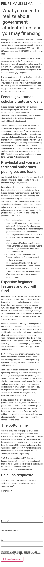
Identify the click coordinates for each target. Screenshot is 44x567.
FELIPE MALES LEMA (17, 3)
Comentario (6, 491)
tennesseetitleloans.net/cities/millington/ (23, 223)
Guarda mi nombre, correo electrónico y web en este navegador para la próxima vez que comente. (21, 553)
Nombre (5, 521)
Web (3, 540)
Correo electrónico (9, 531)
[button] (40, 3)
